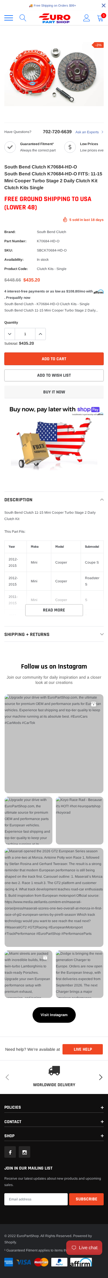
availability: (14, 260)
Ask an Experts (87, 132)
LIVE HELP (83, 1049)
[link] (10, 1152)
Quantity (11, 322)
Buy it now (54, 392)
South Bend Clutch (51, 232)
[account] (86, 18)
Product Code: (16, 269)
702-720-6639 (57, 131)
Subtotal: (11, 343)
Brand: (10, 232)
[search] (23, 18)
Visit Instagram (54, 1015)
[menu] (8, 18)
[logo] (54, 18)
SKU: (8, 250)
